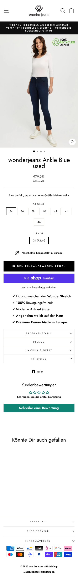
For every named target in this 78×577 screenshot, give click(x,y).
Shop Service (38, 531)
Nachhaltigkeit (39, 350)
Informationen (38, 541)
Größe (39, 204)
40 (44, 211)
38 (33, 211)
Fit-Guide (39, 358)
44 (67, 211)
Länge (39, 233)
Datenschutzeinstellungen (39, 571)
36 (22, 211)
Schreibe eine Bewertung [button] (39, 407)
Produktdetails (39, 333)
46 (39, 222)
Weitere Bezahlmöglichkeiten (39, 287)
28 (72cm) (39, 240)
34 (11, 211)
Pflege (39, 341)
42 (55, 211)
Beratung (38, 521)
